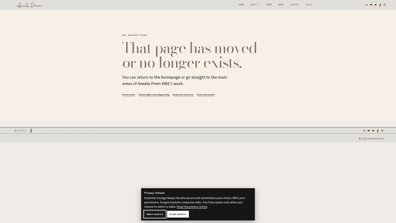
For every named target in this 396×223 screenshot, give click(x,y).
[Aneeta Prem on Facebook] (380, 5)
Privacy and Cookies (57, 135)
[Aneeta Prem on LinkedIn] (367, 5)
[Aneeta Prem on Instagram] (385, 5)
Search (308, 4)
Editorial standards (86, 138)
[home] (27, 5)
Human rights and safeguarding (154, 94)
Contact (294, 4)
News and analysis (206, 94)
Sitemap (86, 135)
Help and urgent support (33, 135)
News (281, 4)
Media (269, 4)
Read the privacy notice (192, 207)
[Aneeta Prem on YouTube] (371, 5)
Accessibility (75, 135)
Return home (128, 94)
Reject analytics (155, 214)
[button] (255, 4)
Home (241, 4)
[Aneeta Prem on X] (376, 5)
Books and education (183, 94)
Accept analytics (178, 214)
